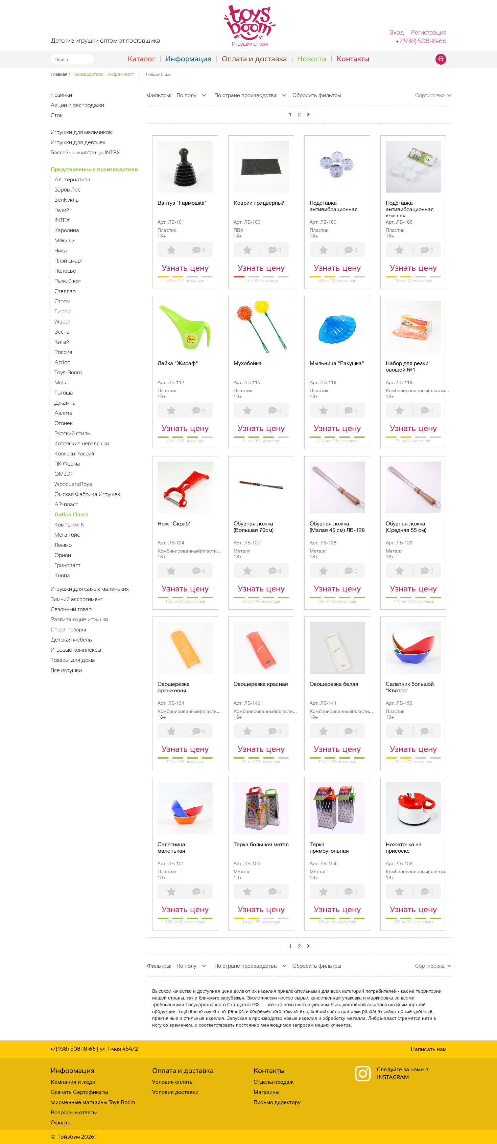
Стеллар (65, 291)
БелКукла (66, 200)
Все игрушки (66, 670)
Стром (62, 301)
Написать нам (429, 1049)
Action (62, 362)
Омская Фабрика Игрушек (87, 494)
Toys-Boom (68, 372)
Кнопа (62, 575)
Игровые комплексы (76, 650)
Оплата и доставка (254, 59)
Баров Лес (67, 190)
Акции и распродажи (77, 105)
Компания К (69, 525)
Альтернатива (72, 179)
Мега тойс (67, 535)
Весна (62, 332)
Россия (63, 352)
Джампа (65, 403)
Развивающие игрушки (79, 619)
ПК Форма (67, 464)
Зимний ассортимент (77, 599)
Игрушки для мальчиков (81, 132)
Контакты (353, 59)
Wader (62, 321)
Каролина (66, 230)
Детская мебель (71, 640)
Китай (61, 342)
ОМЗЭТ (63, 474)
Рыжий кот (67, 281)
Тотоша (63, 393)
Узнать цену (185, 267)
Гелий (61, 210)
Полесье (65, 271)
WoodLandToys (73, 484)
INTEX (62, 220)
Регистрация (428, 32)
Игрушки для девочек (78, 142)
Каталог (141, 59)
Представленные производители (94, 169)
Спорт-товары (68, 629)
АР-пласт (66, 504)
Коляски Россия (74, 453)
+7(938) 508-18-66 (421, 41)
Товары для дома (73, 660)
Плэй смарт (68, 261)
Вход (396, 32)
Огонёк (63, 423)
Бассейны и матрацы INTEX (85, 152)
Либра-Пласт (71, 514)
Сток (57, 115)
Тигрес (62, 311)
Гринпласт (67, 565)
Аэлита (63, 413)
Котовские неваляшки (81, 443)
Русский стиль (72, 433)
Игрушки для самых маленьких (90, 589)
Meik (60, 382)
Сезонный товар (71, 609)
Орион (62, 555)
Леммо (63, 545)
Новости (312, 59)
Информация (188, 59)
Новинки (61, 95)
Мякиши (64, 240)
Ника (60, 250)
